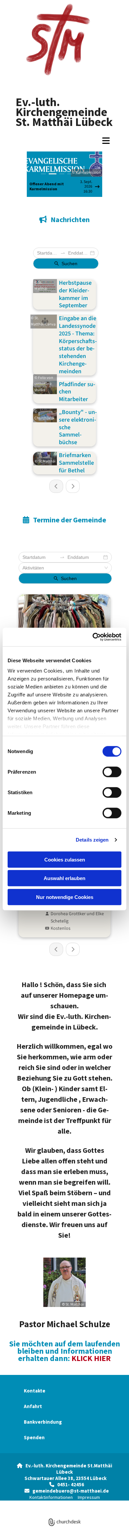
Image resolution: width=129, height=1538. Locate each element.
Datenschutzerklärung (41, 1504)
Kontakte (34, 1391)
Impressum (89, 1497)
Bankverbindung (43, 1422)
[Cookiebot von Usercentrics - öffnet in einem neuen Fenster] (92, 637)
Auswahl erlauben (64, 878)
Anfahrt (33, 1406)
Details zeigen (92, 840)
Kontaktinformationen (51, 1497)
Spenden (34, 1437)
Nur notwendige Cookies (64, 897)
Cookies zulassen (64, 859)
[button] (64, 140)
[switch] (112, 771)
